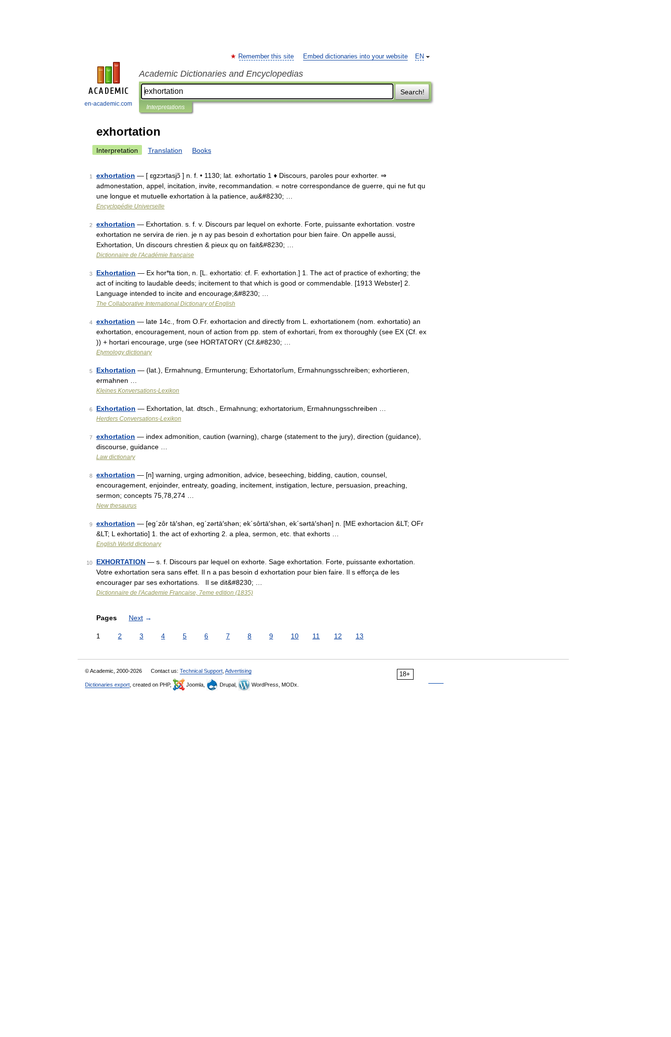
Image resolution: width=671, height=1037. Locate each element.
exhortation (115, 175)
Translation (165, 150)
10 (295, 636)
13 (359, 636)
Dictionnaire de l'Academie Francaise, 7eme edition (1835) (174, 592)
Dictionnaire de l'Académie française (145, 255)
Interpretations (165, 107)
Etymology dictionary (124, 352)
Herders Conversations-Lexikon (138, 418)
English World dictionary (128, 544)
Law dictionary (115, 457)
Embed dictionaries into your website (355, 56)
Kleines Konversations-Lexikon (137, 390)
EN (419, 56)
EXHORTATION (120, 562)
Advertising (238, 671)
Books (201, 150)
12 (338, 636)
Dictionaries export (107, 685)
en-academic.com (108, 103)
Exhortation (116, 273)
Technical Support (201, 671)
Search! (412, 92)
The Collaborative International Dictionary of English (165, 303)
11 (316, 636)
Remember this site (266, 56)
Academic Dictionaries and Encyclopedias (221, 74)
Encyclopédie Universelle (130, 206)
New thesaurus (116, 505)
